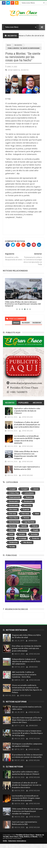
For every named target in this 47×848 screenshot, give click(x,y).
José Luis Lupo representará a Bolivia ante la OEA (27, 468)
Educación (27, 505)
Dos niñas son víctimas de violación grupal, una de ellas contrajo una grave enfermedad (26, 648)
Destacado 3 (28, 501)
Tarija (11, 538)
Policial (35, 526)
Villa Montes (27, 542)
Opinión (24, 526)
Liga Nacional (29, 522)
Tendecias (35, 538)
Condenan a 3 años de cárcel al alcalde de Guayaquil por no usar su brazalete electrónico (27, 424)
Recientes (18, 45)
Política (12, 530)
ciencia (36, 489)
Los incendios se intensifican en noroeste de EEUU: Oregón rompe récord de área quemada (27, 439)
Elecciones (13, 509)
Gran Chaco (13, 518)
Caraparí (12, 489)
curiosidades (29, 493)
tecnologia (22, 538)
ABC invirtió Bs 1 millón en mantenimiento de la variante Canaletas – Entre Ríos (24, 674)
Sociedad (34, 534)
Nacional (12, 526)
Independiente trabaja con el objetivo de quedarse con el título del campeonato (26, 661)
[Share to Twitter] (10, 297)
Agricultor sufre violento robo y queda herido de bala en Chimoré (27, 410)
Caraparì (24, 489)
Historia (26, 518)
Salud (11, 534)
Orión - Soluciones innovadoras (14, 841)
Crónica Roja (14, 493)
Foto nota (12, 514)
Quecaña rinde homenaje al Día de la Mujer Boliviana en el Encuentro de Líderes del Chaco (27, 720)
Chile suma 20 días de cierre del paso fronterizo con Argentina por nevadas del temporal (23, 304)
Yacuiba (12, 547)
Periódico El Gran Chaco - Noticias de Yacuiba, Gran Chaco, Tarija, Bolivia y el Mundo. (23, 836)
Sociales (22, 534)
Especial (26, 509)
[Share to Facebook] (7, 297)
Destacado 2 (14, 501)
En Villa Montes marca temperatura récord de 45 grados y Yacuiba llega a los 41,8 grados (27, 733)
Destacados (13, 505)
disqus (16, 323)
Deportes (29, 497)
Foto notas (25, 514)
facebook (37, 323)
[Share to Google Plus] (13, 297)
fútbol (37, 514)
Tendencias (13, 542)
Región (35, 530)
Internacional (35, 280)
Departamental (14, 70)
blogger (26, 323)
